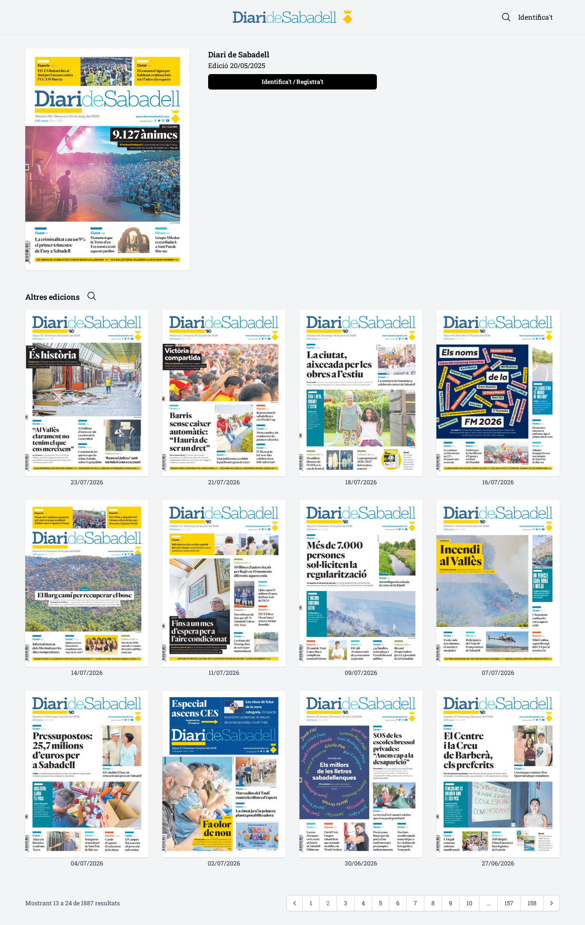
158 (532, 903)
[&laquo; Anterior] (295, 903)
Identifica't (535, 16)
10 (469, 903)
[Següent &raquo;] (551, 903)
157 (508, 903)
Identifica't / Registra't (292, 82)
